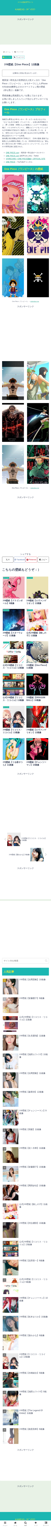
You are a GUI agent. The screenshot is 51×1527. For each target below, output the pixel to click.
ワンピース (20, 57)
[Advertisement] (25, 31)
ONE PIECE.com (12, 153)
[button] (43, 560)
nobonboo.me (34, 301)
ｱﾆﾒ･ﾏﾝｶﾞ (8, 57)
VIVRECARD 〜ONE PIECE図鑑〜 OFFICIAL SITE (25, 159)
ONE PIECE (10, 162)
